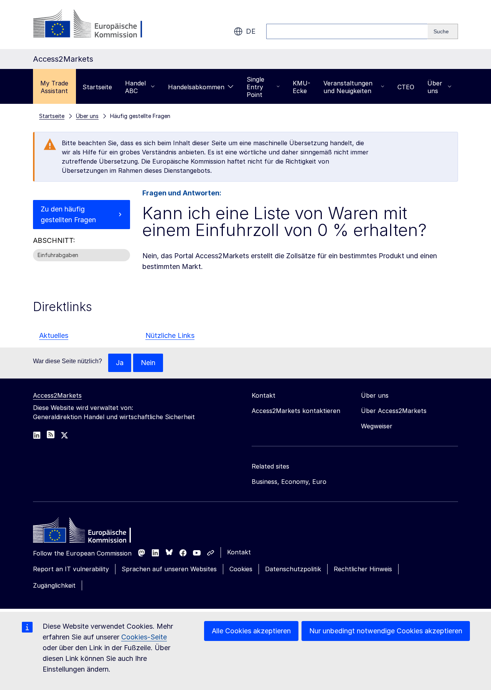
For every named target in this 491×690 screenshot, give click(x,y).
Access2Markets (57, 395)
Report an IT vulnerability (71, 569)
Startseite (97, 87)
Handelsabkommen (196, 87)
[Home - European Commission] (88, 532)
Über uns (434, 87)
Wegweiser (376, 426)
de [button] (250, 31)
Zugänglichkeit (54, 585)
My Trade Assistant (54, 87)
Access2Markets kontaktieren (296, 411)
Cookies (240, 569)
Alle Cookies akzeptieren (251, 631)
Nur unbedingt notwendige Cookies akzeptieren (385, 631)
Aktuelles (53, 335)
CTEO (405, 87)
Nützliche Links (169, 335)
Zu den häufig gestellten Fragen (68, 214)
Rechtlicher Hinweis (363, 569)
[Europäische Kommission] (95, 24)
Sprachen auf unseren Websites (169, 569)
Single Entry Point (255, 86)
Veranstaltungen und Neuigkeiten (347, 87)
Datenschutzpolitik (293, 569)
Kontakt (239, 552)
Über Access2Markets (394, 411)
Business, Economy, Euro (289, 481)
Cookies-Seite (144, 637)
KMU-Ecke (301, 87)
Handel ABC (135, 87)
